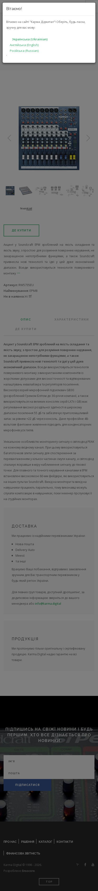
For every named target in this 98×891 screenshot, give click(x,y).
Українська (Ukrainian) (30, 39)
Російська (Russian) (24, 50)
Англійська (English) (24, 45)
